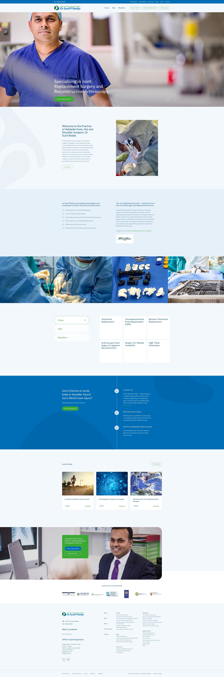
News (157, 1)
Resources (151, 1)
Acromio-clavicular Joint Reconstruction (152, 622)
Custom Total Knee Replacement (124, 616)
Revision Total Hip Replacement (123, 640)
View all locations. (67, 634)
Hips (113, 8)
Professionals (133, 1)
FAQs (144, 645)
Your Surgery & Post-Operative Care (151, 640)
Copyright (100, 673)
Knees (107, 8)
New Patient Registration (149, 634)
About (162, 1)
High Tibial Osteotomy (121, 627)
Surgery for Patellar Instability (123, 625)
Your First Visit (146, 638)
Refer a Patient (135, 8)
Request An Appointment (149, 633)
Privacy (86, 673)
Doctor (101, 505)
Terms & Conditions (76, 673)
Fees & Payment (146, 642)
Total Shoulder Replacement (149, 614)
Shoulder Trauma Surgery (149, 623)
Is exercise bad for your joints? (77, 499)
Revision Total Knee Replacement (124, 620)
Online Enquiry (164, 8)
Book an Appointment (64, 99)
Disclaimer (92, 673)
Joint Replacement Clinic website (140, 231)
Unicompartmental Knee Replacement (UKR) (126, 618)
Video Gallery (119, 652)
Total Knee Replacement (122, 614)
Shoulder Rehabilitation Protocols (124, 648)
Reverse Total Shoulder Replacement (152, 616)
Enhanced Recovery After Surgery (124, 629)
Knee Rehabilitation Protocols (123, 650)
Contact (167, 1)
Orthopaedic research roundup (111, 499)
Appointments (143, 1)
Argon (160, 673)
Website (155, 673)
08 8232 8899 (61, 2)
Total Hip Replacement (121, 636)
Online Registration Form (149, 8)
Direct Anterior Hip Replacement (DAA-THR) (126, 638)
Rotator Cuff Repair (147, 618)
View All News (156, 464)
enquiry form (127, 405)
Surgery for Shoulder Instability (150, 620)
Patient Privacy (65, 673)
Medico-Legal (146, 643)
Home (105, 613)
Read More (67, 167)
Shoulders (121, 8)
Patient (67, 505)
